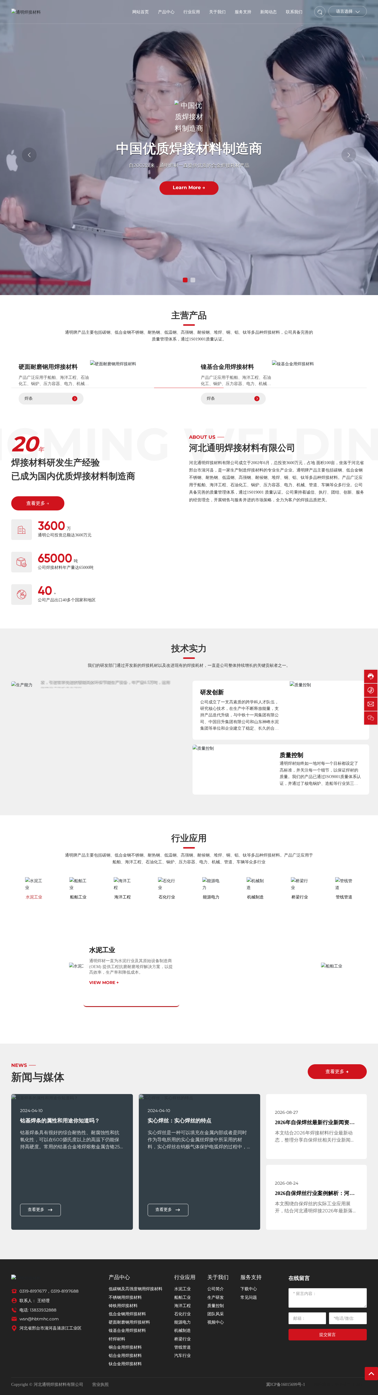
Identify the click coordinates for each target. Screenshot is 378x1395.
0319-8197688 (65, 1291)
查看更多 (36, 1209)
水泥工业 (102, 950)
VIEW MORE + (104, 982)
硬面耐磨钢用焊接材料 (48, 367)
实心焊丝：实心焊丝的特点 (179, 1121)
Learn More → (189, 188)
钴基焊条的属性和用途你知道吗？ (60, 1121)
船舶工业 (354, 947)
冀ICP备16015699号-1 (285, 1384)
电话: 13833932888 (37, 1310)
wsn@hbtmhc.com (39, 1319)
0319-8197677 (33, 1291)
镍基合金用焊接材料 (227, 367)
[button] (185, 280)
